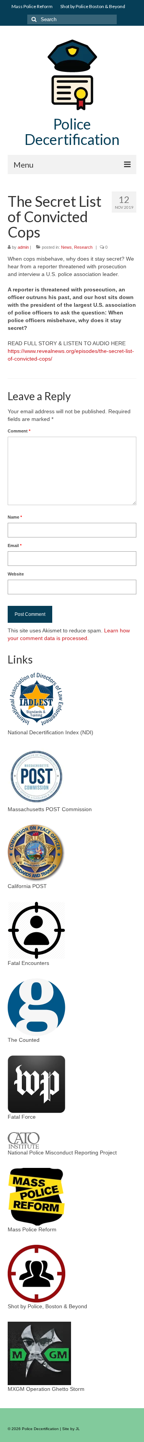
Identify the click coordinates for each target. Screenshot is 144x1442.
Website (16, 574)
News (66, 247)
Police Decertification (72, 131)
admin (23, 247)
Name (15, 517)
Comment (19, 431)
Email (15, 545)
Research (83, 247)
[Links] (36, 699)
